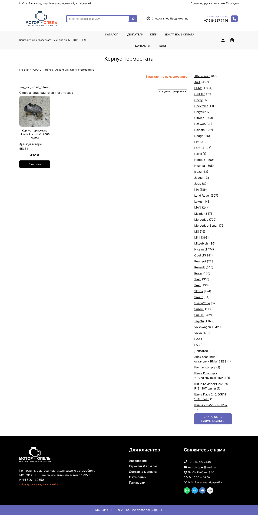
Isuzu (198, 171)
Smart (198, 297)
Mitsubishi (201, 243)
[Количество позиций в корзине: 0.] (232, 40)
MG (196, 231)
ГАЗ (197, 345)
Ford (197, 148)
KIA (196, 189)
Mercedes (201, 219)
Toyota (199, 321)
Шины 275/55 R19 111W (210, 405)
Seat (197, 285)
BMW (198, 88)
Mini (197, 237)
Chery (198, 100)
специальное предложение (170, 18)
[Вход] (223, 40)
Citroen (199, 118)
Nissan (199, 249)
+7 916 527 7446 (216, 20)
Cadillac (199, 94)
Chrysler (200, 112)
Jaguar (199, 177)
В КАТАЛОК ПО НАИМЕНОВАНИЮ (212, 418)
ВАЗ (197, 339)
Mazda (198, 213)
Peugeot (200, 261)
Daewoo (200, 124)
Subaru (199, 309)
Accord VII (61, 69)
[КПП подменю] (157, 34)
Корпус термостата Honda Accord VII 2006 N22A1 (35, 134)
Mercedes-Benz (205, 225)
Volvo (198, 333)
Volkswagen (202, 327)
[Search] (133, 19)
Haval (198, 154)
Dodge (198, 136)
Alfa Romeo (202, 76)
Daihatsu (200, 130)
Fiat (196, 142)
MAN (197, 207)
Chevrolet (201, 106)
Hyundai (200, 165)
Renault (199, 267)
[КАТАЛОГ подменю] (119, 34)
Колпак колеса (204, 367)
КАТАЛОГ (37, 69)
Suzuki (199, 315)
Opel (197, 255)
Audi (197, 82)
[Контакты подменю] (151, 46)
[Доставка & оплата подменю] (196, 34)
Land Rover (202, 195)
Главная (24, 69)
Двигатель (201, 351)
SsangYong (202, 303)
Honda (49, 69)
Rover (198, 273)
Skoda (198, 291)
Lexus (198, 201)
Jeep (197, 183)
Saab (197, 279)
